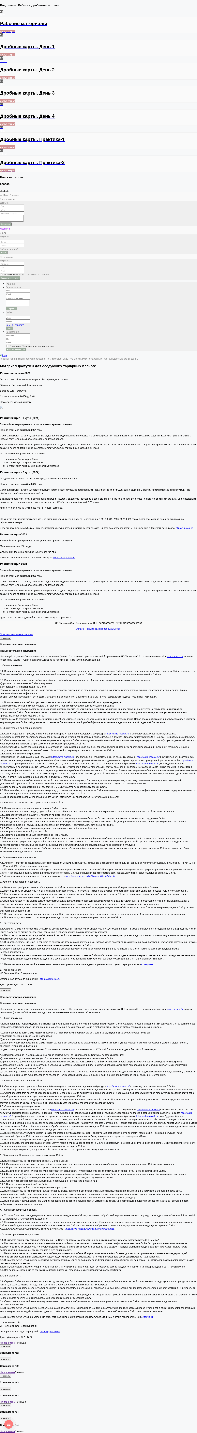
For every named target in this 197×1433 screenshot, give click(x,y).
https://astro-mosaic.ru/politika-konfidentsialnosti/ (90, 876)
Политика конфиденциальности (104, 628)
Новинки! (5, 228)
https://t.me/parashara (64, 557)
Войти (3, 252)
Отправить (5, 224)
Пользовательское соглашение (16, 634)
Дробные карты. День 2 (125, 358)
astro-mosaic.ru (175, 656)
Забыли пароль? (9, 249)
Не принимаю (7, 1342)
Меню (6, 195)
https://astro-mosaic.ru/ (118, 733)
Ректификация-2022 (58, 358)
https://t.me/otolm (184, 528)
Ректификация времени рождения (28, 358)
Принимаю (26, 274)
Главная (14, 195)
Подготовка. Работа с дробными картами (91, 358)
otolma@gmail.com (50, 978)
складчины (147, 964)
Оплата (80, 628)
